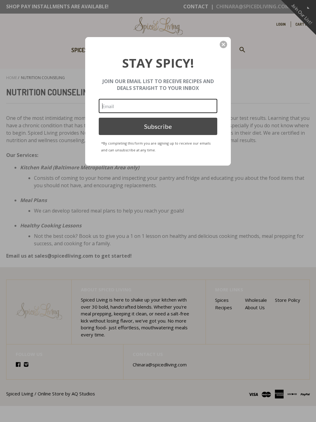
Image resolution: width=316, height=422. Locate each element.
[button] (223, 44)
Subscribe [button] (158, 126)
